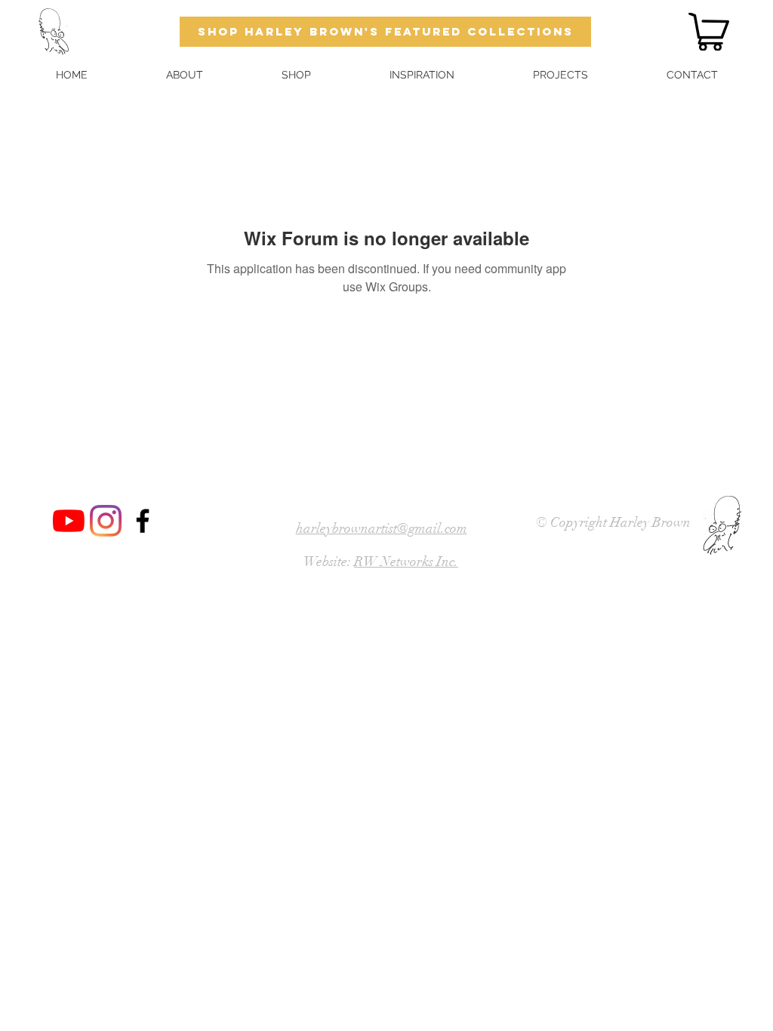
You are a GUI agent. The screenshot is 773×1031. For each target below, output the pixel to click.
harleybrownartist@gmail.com (381, 528)
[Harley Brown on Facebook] (143, 521)
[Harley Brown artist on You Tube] (69, 521)
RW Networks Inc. (406, 561)
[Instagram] (106, 521)
